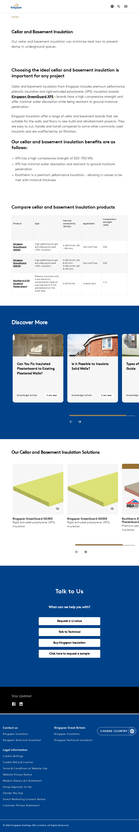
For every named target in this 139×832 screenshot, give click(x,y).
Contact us (10, 728)
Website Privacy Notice (17, 774)
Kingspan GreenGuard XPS (33, 97)
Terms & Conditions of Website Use (25, 768)
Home (15, 17)
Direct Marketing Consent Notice (24, 799)
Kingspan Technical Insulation (22, 740)
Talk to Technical (70, 632)
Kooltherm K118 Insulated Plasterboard (21, 284)
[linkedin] (21, 704)
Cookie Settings (13, 756)
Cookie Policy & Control (18, 762)
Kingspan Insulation (15, 734)
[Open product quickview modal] (57, 509)
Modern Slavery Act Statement (22, 781)
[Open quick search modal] (119, 6)
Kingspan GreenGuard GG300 (19, 247)
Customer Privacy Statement (21, 805)
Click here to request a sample (69, 653)
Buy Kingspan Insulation (69, 642)
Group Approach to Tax (17, 787)
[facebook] (14, 704)
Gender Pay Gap (13, 793)
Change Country (113, 731)
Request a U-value (69, 621)
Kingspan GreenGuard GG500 (19, 263)
